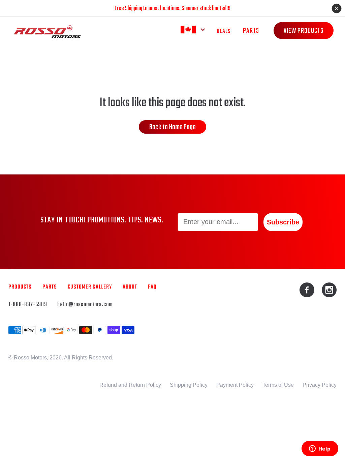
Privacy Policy (320, 385)
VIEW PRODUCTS (303, 31)
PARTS (251, 31)
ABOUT (130, 287)
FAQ (152, 287)
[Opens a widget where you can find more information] (319, 449)
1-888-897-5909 (27, 304)
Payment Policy (235, 385)
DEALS (224, 31)
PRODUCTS (20, 287)
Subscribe (283, 222)
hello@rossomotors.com (85, 304)
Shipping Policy (189, 385)
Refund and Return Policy (130, 385)
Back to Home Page (172, 127)
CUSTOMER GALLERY (90, 287)
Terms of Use (278, 385)
